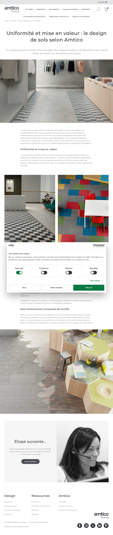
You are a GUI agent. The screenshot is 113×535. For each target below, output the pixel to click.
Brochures (35, 502)
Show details (95, 281)
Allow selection (57, 288)
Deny (24, 288)
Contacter (62, 502)
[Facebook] (79, 525)
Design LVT (8, 502)
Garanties (35, 510)
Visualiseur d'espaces (12, 510)
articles (13, 21)
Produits (29, 9)
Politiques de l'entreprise (68, 510)
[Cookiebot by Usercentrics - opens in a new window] (95, 245)
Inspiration (41, 9)
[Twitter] (92, 525)
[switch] (44, 272)
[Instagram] (86, 525)
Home (6, 21)
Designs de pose (10, 506)
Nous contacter (30, 462)
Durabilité (35, 514)
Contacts (86, 9)
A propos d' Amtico (70, 9)
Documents (54, 9)
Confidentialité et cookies (15, 522)
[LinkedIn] (99, 525)
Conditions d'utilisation (38, 522)
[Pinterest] (106, 525)
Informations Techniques (41, 506)
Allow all (88, 288)
